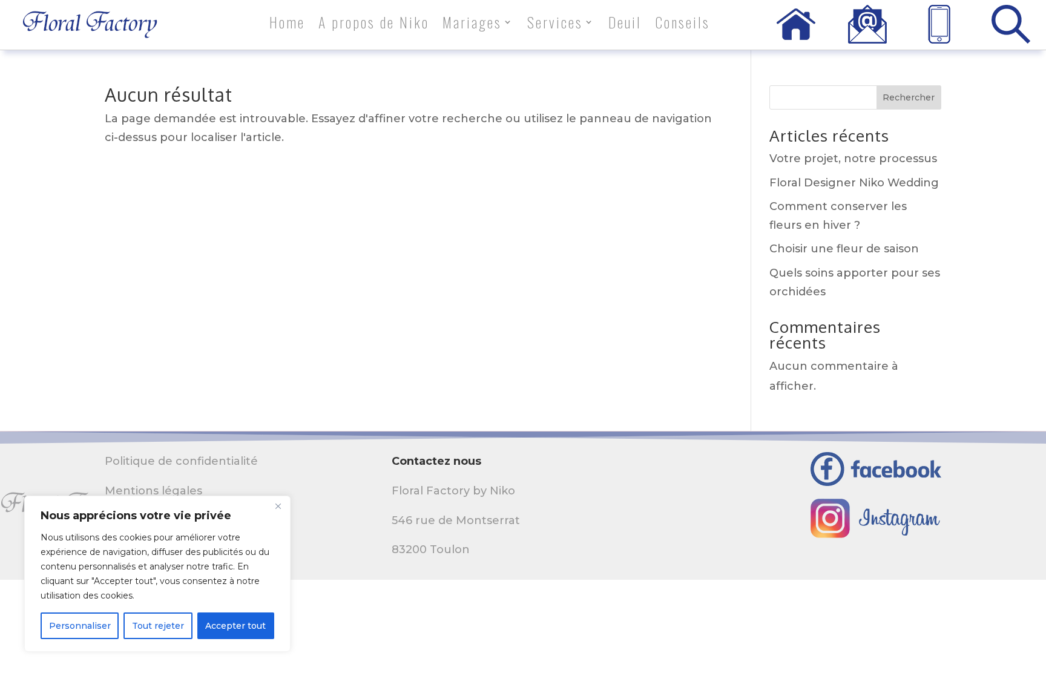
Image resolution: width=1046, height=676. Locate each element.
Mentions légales (153, 490)
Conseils (682, 24)
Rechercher (909, 97)
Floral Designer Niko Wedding (854, 182)
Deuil (625, 24)
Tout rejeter (158, 625)
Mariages (472, 24)
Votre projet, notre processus (853, 158)
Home (287, 24)
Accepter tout (235, 625)
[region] (157, 574)
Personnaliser (80, 625)
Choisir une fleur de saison (844, 248)
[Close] (278, 506)
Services (555, 24)
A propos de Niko (373, 24)
